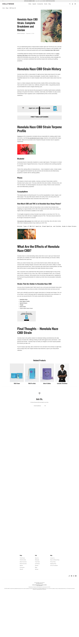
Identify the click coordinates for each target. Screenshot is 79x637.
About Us (37, 558)
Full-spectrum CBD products (24, 221)
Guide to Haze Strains (69, 226)
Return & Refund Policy (54, 559)
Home (3, 8)
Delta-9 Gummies (23, 561)
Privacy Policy (53, 561)
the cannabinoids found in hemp (35, 138)
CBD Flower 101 (12, 8)
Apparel (21, 565)
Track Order (37, 561)
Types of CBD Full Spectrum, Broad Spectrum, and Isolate (42, 226)
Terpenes (19, 136)
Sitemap (36, 569)
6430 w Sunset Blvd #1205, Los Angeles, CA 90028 (39, 584)
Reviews (36, 565)
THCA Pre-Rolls (23, 559)
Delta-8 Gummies (23, 563)
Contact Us (52, 558)
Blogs (7, 8)
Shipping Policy (53, 563)
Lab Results (37, 563)
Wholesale (37, 559)
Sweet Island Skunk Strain (26, 308)
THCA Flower (22, 558)
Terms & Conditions (54, 565)
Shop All (21, 569)
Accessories (22, 567)
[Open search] (70, 4)
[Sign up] (45, 405)
